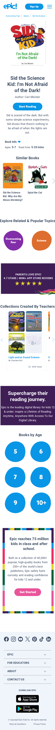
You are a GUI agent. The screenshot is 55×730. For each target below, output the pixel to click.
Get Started (28, 592)
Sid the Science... (39, 16)
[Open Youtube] (20, 639)
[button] (25, 340)
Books (26, 16)
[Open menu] (49, 7)
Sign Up (34, 6)
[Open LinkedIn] (48, 639)
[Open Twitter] (27, 639)
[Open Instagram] (13, 639)
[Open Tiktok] (41, 639)
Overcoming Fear (13, 16)
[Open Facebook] (6, 639)
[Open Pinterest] (34, 639)
